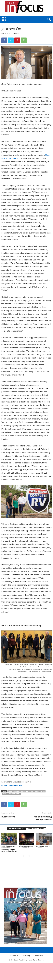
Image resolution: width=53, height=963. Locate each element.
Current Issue (38, 956)
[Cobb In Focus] (26, 8)
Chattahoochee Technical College (20, 791)
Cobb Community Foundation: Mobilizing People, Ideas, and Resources (9, 848)
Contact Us (14, 956)
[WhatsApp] (24, 40)
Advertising (26, 956)
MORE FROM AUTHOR (36, 829)
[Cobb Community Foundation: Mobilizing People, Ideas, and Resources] (9, 839)
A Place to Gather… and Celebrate (26, 847)
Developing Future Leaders (42, 847)
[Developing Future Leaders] (44, 839)
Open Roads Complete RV (11, 794)
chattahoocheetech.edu (11, 785)
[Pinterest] (17, 40)
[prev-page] (24, 855)
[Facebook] (4, 40)
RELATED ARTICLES (16, 829)
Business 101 (8, 816)
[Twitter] (11, 40)
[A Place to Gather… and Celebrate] (26, 839)
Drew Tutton (40, 791)
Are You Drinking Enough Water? (43, 818)
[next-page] (28, 855)
